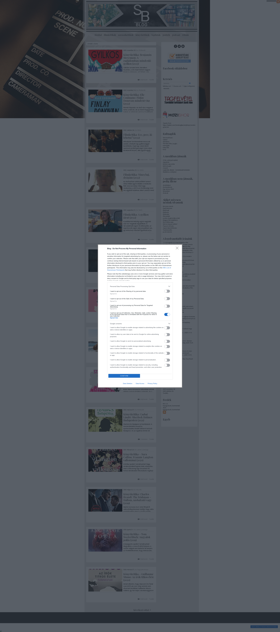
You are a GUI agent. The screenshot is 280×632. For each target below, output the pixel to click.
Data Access (140, 383)
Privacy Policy (152, 383)
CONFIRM (124, 376)
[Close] (178, 249)
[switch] (167, 291)
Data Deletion (127, 383)
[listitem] (140, 286)
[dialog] (140, 316)
